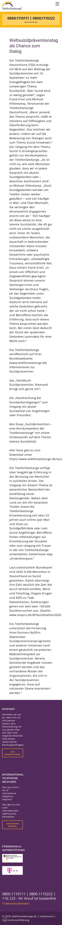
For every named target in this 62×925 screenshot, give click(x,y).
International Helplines (12, 824)
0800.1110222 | (42, 893)
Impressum (46, 916)
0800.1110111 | (15, 893)
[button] (5, 920)
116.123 (8, 898)
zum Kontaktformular (13, 752)
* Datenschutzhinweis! (15, 903)
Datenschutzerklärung (15, 920)
